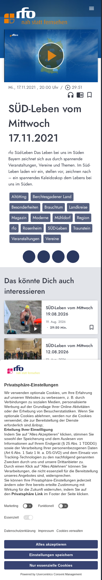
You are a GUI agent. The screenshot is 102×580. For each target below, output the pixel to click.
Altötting (19, 197)
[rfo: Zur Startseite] (35, 15)
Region (83, 218)
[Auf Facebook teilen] (29, 256)
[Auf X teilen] (43, 256)
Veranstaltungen (25, 239)
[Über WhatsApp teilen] (58, 256)
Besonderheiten (25, 207)
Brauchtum (53, 207)
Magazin (19, 218)
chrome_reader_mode (80, 95)
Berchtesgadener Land (52, 197)
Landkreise (78, 207)
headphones (70, 95)
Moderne (40, 218)
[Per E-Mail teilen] (73, 256)
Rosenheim (32, 228)
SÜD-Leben (57, 228)
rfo (14, 228)
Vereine (52, 239)
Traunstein (81, 228)
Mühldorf (63, 218)
